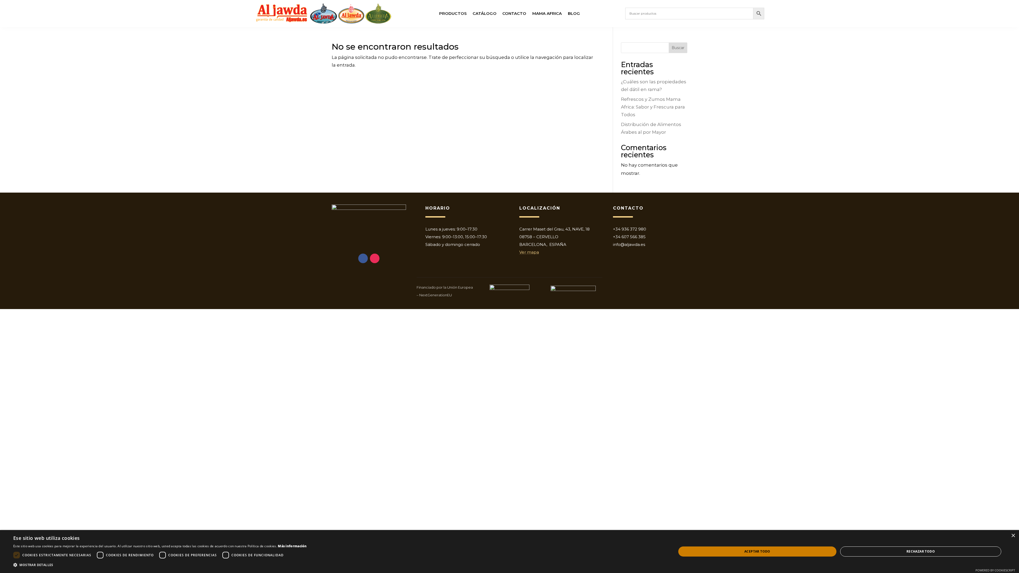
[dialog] (509, 551)
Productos (453, 14)
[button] (160, 565)
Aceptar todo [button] (757, 551)
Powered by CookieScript (995, 570)
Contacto (514, 14)
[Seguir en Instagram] (374, 258)
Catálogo (484, 14)
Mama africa (547, 14)
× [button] (1013, 536)
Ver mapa (529, 252)
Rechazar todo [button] (920, 551)
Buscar (678, 47)
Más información (292, 546)
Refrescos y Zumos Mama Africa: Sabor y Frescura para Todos (653, 107)
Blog (574, 14)
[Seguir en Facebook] (363, 258)
